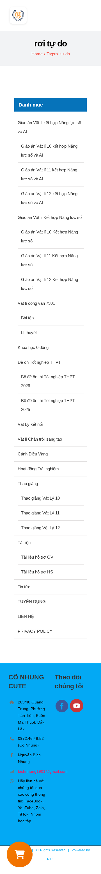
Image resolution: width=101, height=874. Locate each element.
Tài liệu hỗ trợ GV (37, 557)
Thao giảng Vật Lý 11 (40, 513)
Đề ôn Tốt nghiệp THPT (39, 362)
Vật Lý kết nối (30, 424)
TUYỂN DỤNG (32, 601)
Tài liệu (24, 542)
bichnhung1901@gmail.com (32, 771)
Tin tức (24, 586)
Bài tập (27, 317)
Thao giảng (28, 483)
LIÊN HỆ (26, 616)
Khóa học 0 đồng (33, 347)
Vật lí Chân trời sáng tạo (40, 439)
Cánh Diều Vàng (33, 454)
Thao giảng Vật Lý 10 (40, 498)
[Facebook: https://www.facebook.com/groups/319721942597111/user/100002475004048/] (62, 711)
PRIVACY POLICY (35, 631)
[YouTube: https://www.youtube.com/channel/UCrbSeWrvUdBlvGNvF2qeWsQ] (77, 711)
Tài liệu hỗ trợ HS (37, 572)
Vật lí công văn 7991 (36, 303)
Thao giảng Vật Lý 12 (40, 527)
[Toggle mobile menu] (90, 13)
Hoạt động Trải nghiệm (38, 468)
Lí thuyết (29, 332)
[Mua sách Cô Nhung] (19, 854)
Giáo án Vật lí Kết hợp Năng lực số (50, 217)
